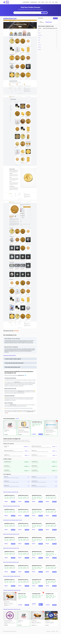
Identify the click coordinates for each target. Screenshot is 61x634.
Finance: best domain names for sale (11, 506)
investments (10, 511)
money (14, 511)
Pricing (46, 2)
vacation (39, 595)
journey (37, 596)
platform (26, 596)
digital (35, 581)
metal (5, 498)
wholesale (52, 553)
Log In (53, 2)
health (41, 423)
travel (41, 595)
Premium (39, 47)
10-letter (47, 555)
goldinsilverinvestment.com (53, 495)
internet (39, 423)
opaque (33, 583)
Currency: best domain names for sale (11, 576)
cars (55, 596)
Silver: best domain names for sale (11, 562)
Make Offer (55, 18)
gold (5, 511)
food (39, 424)
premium (19, 597)
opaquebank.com (36, 579)
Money (39, 37)
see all (17, 418)
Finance (39, 32)
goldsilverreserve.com (10, 495)
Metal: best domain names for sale (11, 548)
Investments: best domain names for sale (12, 520)
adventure (36, 595)
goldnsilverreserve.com (24, 495)
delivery (37, 424)
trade (33, 498)
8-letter (25, 597)
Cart (50, 2)
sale (53, 595)
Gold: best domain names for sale (10, 492)
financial (39, 582)
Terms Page (53, 631)
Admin (57, 631)
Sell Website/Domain (33, 2)
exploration (33, 596)
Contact (39, 2)
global (33, 595)
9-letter (36, 597)
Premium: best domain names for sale (11, 590)
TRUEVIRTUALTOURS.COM (49, 430)
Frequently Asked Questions (9, 355)
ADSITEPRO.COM (6, 430)
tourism (40, 596)
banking (36, 582)
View (28, 446)
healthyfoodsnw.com (37, 422)
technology (19, 596)
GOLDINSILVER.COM (21, 430)
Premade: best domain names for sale (11, 609)
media (23, 596)
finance (7, 511)
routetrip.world (36, 593)
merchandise (47, 554)
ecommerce (33, 424)
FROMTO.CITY (47, 620)
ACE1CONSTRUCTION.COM (8, 620)
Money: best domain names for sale (11, 534)
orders (53, 554)
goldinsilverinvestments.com (39, 495)
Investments (40, 35)
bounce (22, 597)
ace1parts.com (50, 593)
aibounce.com (22, 593)
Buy (28, 461)
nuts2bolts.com (50, 551)
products (36, 423)
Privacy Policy (48, 631)
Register (56, 2)
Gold (39, 30)
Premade (39, 49)
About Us (42, 2)
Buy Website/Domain (26, 2)
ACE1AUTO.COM (6, 601)
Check (28, 477)
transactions (38, 581)
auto (55, 554)
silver (7, 498)
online (33, 423)
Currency (39, 44)
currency (10, 498)
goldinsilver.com (9, 18)
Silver (39, 42)
